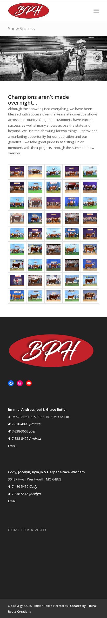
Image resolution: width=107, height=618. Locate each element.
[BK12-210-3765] (35, 172)
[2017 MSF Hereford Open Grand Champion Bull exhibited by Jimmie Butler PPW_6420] (90, 203)
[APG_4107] (53, 234)
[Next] (102, 58)
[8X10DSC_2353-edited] (90, 187)
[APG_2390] (35, 265)
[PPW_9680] (72, 296)
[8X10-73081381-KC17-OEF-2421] (53, 203)
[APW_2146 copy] (90, 172)
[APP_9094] (17, 234)
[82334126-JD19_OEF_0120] (90, 218)
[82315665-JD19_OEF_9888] (35, 234)
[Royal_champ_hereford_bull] (72, 187)
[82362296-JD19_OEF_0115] (90, 234)
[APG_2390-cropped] (17, 203)
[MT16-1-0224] (90, 280)
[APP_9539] (17, 249)
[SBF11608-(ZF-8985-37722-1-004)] (72, 218)
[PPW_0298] (35, 296)
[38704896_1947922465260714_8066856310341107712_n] (72, 172)
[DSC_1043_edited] (90, 265)
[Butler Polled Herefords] (44, 10)
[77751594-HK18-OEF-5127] (17, 172)
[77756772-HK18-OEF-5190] (53, 218)
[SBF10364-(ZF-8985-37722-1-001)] (35, 280)
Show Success (21, 28)
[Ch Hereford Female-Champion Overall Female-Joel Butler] (53, 265)
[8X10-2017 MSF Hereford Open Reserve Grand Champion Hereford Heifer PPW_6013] (35, 187)
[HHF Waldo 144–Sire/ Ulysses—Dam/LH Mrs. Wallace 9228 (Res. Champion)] (53, 296)
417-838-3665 (18, 431)
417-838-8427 (18, 438)
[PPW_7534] (72, 280)
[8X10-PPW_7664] (53, 187)
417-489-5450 (18, 486)
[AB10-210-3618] (90, 249)
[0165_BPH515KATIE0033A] (35, 203)
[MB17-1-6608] (35, 249)
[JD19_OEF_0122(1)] (17, 280)
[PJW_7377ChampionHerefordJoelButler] (17, 296)
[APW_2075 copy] (72, 249)
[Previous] (4, 58)
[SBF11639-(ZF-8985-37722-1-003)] (72, 265)
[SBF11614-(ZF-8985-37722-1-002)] (53, 249)
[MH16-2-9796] (53, 280)
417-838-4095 (18, 424)
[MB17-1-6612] (17, 265)
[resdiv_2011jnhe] (35, 218)
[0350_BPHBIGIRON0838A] (17, 218)
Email (12, 445)
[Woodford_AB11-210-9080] (90, 296)
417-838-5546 (18, 493)
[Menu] (96, 10)
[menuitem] (96, 10)
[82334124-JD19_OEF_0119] (17, 187)
